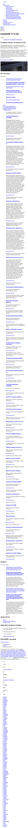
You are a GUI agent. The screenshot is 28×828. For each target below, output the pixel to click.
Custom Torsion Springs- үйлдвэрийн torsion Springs (14, 91)
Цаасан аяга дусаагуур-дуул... (15, 257)
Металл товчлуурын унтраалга (13, 16)
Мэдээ (4, 19)
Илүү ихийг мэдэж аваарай (7, 59)
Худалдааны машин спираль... (15, 287)
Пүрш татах (8, 7)
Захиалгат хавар (9, 11)
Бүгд (4, 105)
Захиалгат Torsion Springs (13, 481)
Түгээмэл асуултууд (7, 22)
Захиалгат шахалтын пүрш (14, 527)
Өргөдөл (5, 21)
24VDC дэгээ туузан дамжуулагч (16, 656)
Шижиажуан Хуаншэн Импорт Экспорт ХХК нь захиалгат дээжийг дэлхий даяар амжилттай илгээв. (15, 573)
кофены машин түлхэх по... (14, 447)
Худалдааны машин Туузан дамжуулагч (15, 13)
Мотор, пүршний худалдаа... (14, 329)
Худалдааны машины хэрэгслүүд (13, 18)
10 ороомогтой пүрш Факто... (14, 315)
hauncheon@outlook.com (8, 636)
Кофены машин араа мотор (12, 15)
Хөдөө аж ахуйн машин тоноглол (13, 17)
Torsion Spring (9, 8)
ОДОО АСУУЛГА (5, 642)
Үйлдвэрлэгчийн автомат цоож (8, 655)
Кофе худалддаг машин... (13, 458)
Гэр (4, 4)
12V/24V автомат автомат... (14, 396)
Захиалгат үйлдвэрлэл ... (13, 201)
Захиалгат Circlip (11, 505)
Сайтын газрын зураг (13, 650)
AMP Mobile (21, 650)
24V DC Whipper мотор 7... (14, 433)
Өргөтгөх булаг (10, 516)
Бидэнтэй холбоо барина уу (9, 24)
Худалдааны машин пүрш (12, 10)
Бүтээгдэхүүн (6, 5)
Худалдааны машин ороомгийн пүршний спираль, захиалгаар (15, 83)
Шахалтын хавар (10, 6)
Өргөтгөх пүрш (10, 97)
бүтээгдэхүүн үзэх (10, 135)
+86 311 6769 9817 (7, 669)
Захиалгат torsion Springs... (14, 173)
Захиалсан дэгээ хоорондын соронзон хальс (15, 654)
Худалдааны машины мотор (12, 12)
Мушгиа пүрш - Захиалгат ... (14, 228)
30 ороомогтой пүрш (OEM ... (15, 358)
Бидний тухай (6, 23)
